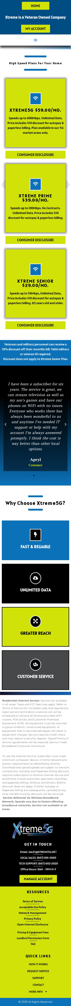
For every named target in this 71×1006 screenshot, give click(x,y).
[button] (35, 40)
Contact (38, 985)
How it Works (38, 964)
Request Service (38, 971)
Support (38, 978)
